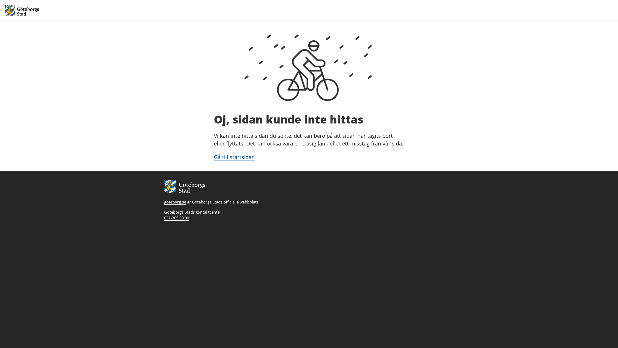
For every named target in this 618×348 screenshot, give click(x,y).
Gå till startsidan (234, 156)
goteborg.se (175, 202)
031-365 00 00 (176, 218)
